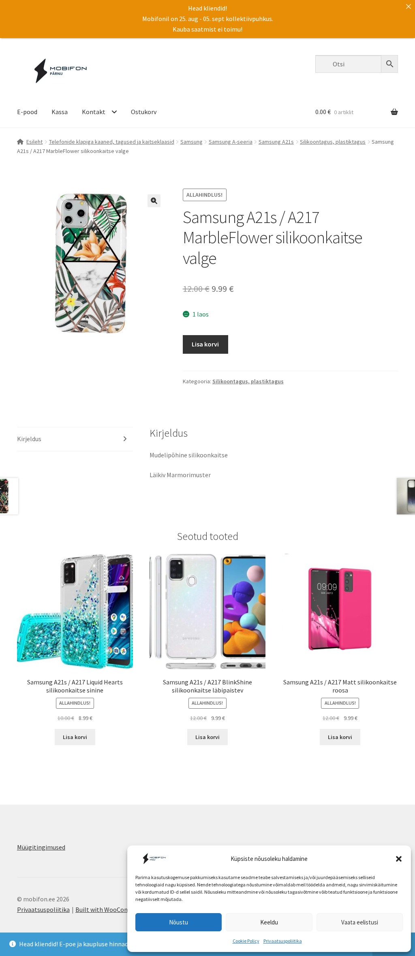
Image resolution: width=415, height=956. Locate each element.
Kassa (59, 112)
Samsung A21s (276, 141)
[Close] (408, 6)
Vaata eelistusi (359, 922)
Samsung (191, 141)
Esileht (34, 141)
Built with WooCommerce (111, 909)
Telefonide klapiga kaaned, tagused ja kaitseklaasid (111, 141)
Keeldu (269, 922)
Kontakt (93, 112)
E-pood (27, 112)
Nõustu (178, 922)
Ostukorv (143, 112)
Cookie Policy (246, 941)
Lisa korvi (205, 344)
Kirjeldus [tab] (29, 439)
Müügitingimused (41, 847)
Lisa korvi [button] (75, 737)
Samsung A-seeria (230, 141)
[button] (399, 859)
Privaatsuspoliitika (282, 941)
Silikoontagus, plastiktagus (333, 141)
